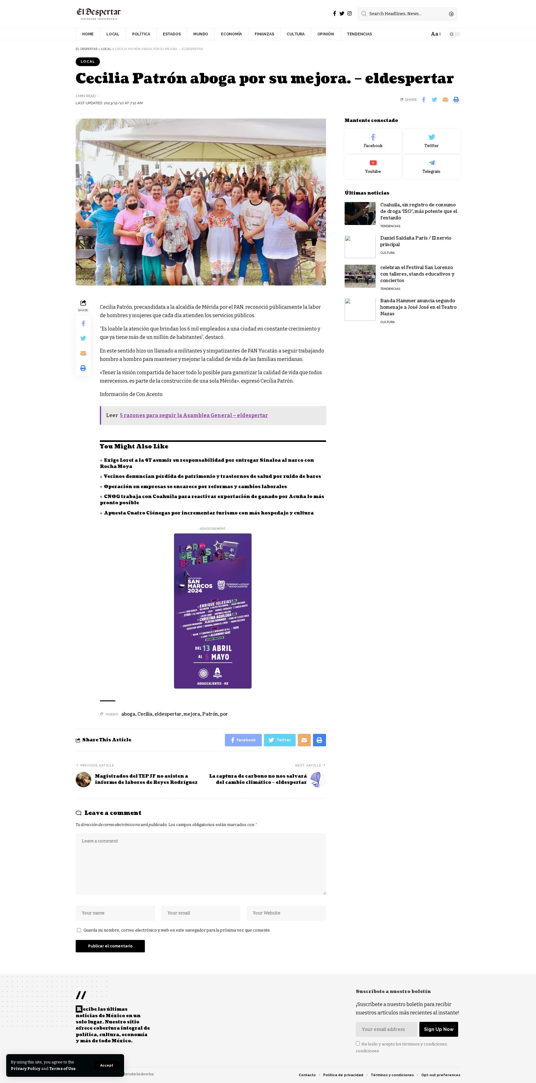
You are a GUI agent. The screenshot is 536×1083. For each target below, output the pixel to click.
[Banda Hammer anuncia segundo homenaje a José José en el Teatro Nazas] (360, 309)
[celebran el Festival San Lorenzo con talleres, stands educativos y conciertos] (360, 276)
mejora (192, 714)
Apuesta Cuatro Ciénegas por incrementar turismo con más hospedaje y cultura (209, 513)
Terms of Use (62, 1068)
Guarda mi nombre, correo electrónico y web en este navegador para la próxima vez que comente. (177, 930)
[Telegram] (431, 167)
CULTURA (387, 253)
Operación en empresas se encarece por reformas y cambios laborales (195, 487)
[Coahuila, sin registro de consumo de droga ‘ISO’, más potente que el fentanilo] (360, 213)
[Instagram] (349, 13)
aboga (128, 714)
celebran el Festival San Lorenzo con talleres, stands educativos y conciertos (417, 274)
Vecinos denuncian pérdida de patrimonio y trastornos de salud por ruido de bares (212, 476)
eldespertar (167, 714)
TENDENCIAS (390, 226)
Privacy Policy (25, 1068)
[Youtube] (373, 167)
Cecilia (144, 714)
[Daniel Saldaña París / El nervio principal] (360, 246)
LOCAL (88, 61)
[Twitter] (342, 13)
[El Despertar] (99, 14)
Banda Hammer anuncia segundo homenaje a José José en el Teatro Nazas (418, 307)
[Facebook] (335, 13)
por (224, 714)
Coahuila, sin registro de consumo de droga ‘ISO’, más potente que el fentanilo (418, 211)
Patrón (210, 714)
